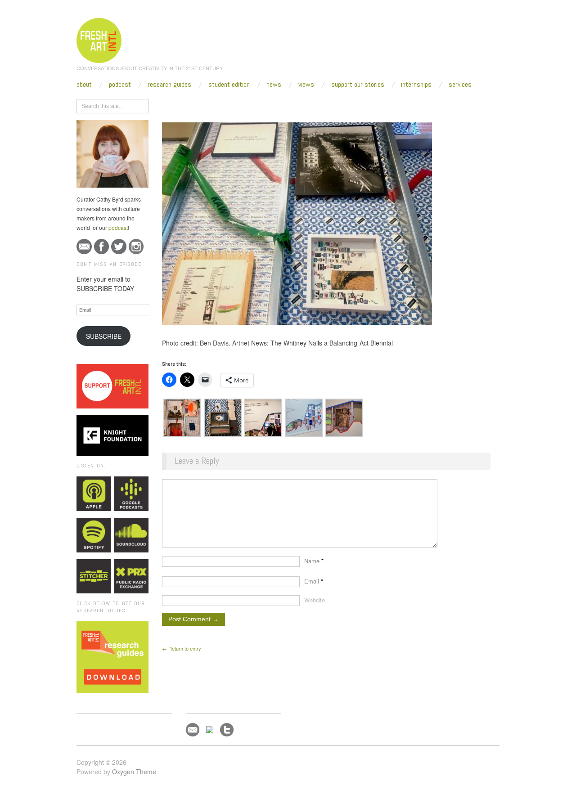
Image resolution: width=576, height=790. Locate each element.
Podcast (120, 84)
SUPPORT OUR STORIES (357, 84)
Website (314, 600)
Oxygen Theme (134, 771)
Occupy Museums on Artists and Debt (313, 104)
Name (314, 561)
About (84, 84)
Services (460, 84)
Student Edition (229, 84)
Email (313, 581)
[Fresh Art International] (99, 39)
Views (306, 84)
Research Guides (169, 84)
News (273, 84)
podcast (118, 227)
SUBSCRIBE (104, 336)
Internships (416, 84)
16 (259, 104)
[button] (182, 417)
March (240, 104)
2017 (218, 104)
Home (196, 104)
